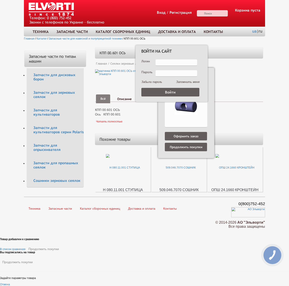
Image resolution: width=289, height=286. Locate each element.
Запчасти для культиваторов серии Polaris (58, 130)
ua (254, 31)
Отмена (5, 284)
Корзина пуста (247, 10)
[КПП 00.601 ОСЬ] (130, 72)
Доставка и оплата (177, 32)
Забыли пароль (151, 82)
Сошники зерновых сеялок (56, 180)
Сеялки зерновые (122, 63)
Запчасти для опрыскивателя (47, 147)
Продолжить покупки (43, 249)
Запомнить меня (188, 82)
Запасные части (72, 32)
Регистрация (181, 12)
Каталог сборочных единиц (123, 32)
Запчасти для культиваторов (46, 112)
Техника (41, 32)
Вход (161, 12)
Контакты (213, 32)
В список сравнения (13, 249)
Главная (101, 63)
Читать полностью (109, 121)
